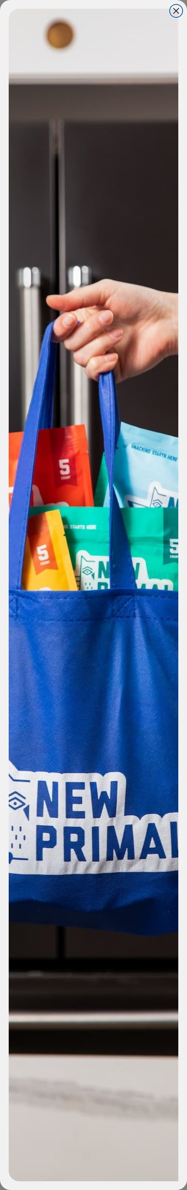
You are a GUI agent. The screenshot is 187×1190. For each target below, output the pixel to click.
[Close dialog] (176, 10)
